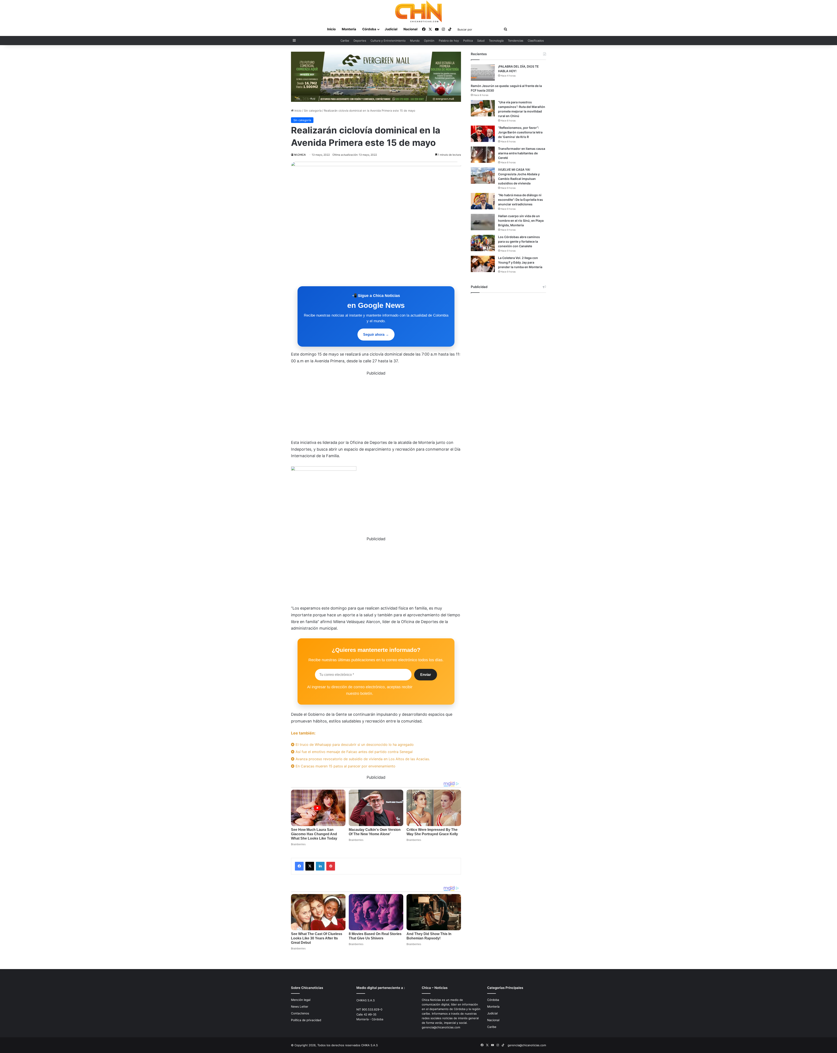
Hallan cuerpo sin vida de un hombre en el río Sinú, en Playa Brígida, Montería (521, 220)
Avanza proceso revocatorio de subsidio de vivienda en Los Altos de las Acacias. (362, 759)
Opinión (429, 40)
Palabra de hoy (449, 40)
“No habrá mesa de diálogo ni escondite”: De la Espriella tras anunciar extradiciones (520, 199)
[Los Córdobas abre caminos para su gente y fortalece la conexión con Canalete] (483, 243)
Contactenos (300, 1013)
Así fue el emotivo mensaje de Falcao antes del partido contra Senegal (353, 752)
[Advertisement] (376, 407)
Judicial (391, 29)
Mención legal (300, 1000)
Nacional (410, 29)
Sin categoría (313, 110)
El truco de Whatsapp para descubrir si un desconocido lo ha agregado (354, 744)
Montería (349, 29)
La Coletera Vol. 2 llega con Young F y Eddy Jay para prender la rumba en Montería (520, 262)
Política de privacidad (306, 1020)
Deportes (360, 40)
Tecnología (496, 40)
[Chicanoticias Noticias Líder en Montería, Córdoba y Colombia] (418, 11)
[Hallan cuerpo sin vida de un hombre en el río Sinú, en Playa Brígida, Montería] (483, 222)
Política (468, 40)
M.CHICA (300, 154)
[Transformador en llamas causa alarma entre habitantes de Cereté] (483, 155)
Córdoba (369, 29)
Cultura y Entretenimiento (388, 40)
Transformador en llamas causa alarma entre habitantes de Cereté (521, 153)
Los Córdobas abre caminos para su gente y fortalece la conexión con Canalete (519, 241)
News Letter (299, 1006)
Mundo (415, 40)
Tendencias (515, 40)
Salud (481, 40)
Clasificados (536, 40)
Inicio (331, 29)
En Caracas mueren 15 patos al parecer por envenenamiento (344, 766)
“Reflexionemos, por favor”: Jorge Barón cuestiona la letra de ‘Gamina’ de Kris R (520, 132)
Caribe (344, 40)
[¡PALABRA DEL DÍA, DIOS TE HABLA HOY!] (483, 72)
